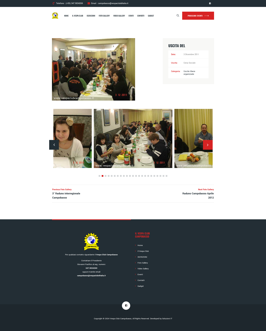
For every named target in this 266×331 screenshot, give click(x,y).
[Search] (178, 15)
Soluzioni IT (167, 318)
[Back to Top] (260, 326)
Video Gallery (119, 15)
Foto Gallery (104, 15)
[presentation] (54, 145)
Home (66, 15)
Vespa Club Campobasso (120, 318)
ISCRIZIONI (91, 15)
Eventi (131, 15)
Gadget (151, 15)
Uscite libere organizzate (189, 73)
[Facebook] (210, 3)
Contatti (140, 15)
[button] (99, 176)
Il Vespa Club (77, 15)
